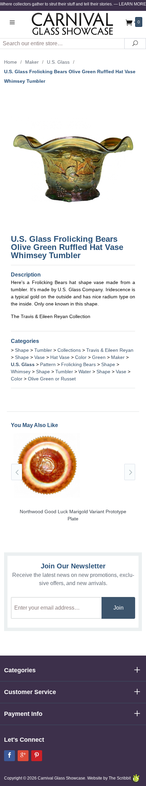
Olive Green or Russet (52, 378)
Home (10, 62)
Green (99, 357)
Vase (39, 357)
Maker (32, 62)
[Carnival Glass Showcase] (73, 24)
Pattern (48, 364)
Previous (16, 472)
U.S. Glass (58, 62)
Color (81, 357)
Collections (69, 350)
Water (84, 371)
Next (129, 472)
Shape (22, 350)
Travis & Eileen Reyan (109, 350)
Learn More (132, 4)
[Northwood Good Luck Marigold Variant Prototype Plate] (73, 498)
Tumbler (43, 350)
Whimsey (21, 371)
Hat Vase (60, 357)
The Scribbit (120, 778)
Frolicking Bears (78, 364)
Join (118, 608)
